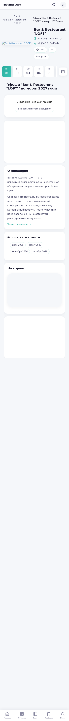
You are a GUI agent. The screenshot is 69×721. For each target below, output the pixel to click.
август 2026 (35, 244)
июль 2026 (17, 244)
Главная (6, 19)
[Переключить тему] (63, 5)
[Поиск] (54, 4)
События (22, 718)
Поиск (62, 718)
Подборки (49, 718)
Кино (35, 718)
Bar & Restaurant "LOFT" (20, 20)
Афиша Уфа (12, 4)
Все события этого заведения (34, 108)
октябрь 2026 (40, 251)
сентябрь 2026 (20, 251)
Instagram (41, 56)
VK (52, 49)
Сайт (42, 49)
